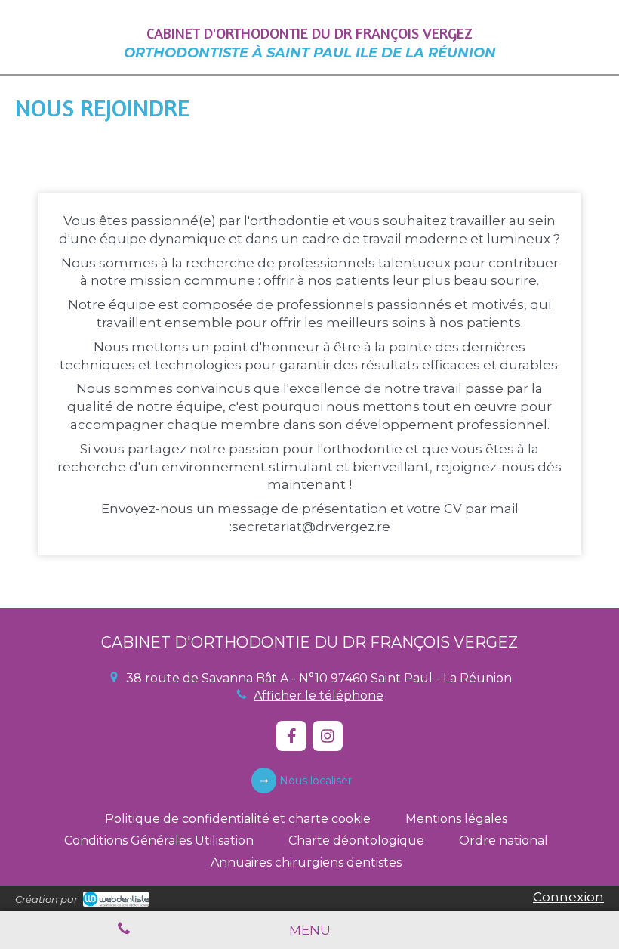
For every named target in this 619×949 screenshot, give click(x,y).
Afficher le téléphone (318, 695)
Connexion (568, 896)
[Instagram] (328, 736)
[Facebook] (291, 736)
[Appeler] (124, 930)
